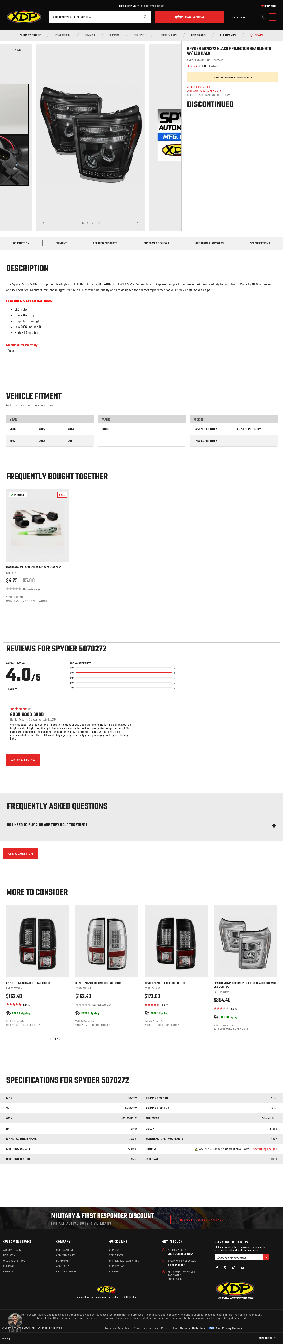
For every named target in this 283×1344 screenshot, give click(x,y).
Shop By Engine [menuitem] (30, 35)
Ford (105, 429)
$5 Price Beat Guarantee (124, 1260)
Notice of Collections (193, 1328)
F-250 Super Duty (205, 429)
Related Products (105, 243)
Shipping (8, 1266)
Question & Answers (209, 243)
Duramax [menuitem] (114, 35)
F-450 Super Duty (205, 440)
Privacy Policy (169, 1328)
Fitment (61, 243)
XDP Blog (114, 1250)
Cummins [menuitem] (90, 35)
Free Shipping (127, 6)
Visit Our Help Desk (181, 1253)
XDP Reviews (117, 1266)
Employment (63, 1260)
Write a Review (23, 760)
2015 (42, 429)
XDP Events (116, 1255)
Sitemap (6, 1338)
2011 (71, 440)
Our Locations (65, 1250)
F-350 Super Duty (249, 429)
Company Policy (65, 1255)
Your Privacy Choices (228, 1328)
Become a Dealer (66, 1271)
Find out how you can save (201, 1219)
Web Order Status (14, 1260)
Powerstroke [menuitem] (63, 35)
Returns (8, 1271)
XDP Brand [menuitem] (198, 35)
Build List (115, 1271)
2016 (13, 429)
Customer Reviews (156, 243)
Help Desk (270, 6)
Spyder (16, 49)
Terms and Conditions (118, 1328)
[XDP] (24, 17)
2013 (13, 440)
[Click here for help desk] (15, 1322)
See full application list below (209, 94)
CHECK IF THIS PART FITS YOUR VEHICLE (233, 78)
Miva (137, 1328)
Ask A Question (20, 853)
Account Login (12, 1250)
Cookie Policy (150, 1328)
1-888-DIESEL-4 (177, 1264)
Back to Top (266, 1338)
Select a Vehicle (194, 17)
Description (21, 243)
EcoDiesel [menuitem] (139, 35)
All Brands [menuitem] (228, 35)
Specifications (260, 243)
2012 (42, 440)
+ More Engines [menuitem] (168, 35)
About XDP (62, 1266)
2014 (71, 429)
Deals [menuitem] (259, 35)
